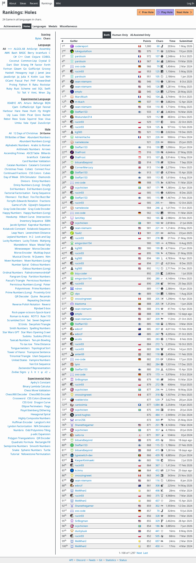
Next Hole (182, 12)
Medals (53, 26)
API (71, 560)
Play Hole (167, 12)
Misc (68, 26)
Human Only (120, 35)
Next (139, 553)
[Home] (3, 3)
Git (100, 560)
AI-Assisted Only (140, 35)
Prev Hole (148, 12)
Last (145, 553)
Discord (80, 560)
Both (107, 35)
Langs (39, 26)
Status (123, 560)
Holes (26, 26)
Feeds (92, 560)
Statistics (111, 560)
